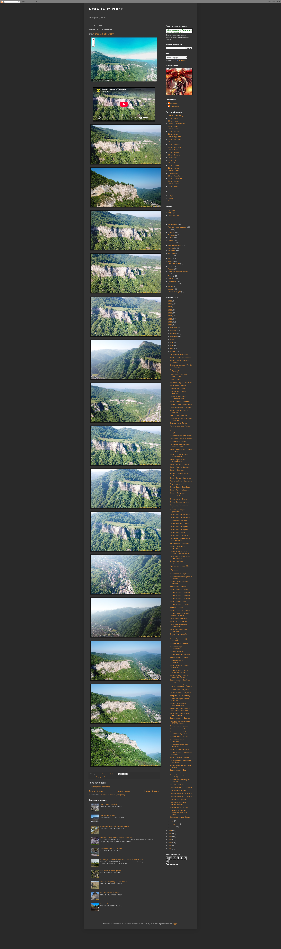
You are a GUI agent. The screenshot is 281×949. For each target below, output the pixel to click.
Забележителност (174, 245)
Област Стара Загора (175, 176)
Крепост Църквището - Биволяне (178, 547)
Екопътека (171, 243)
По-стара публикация (151, 791)
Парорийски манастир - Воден (181, 439)
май (172, 348)
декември (174, 327)
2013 (170, 843)
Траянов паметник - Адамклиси (177, 661)
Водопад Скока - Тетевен (179, 423)
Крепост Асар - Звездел (178, 521)
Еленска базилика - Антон (179, 354)
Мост (170, 258)
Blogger (174, 924)
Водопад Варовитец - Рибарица (177, 371)
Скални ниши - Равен (177, 532)
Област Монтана (174, 144)
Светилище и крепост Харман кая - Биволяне (180, 539)
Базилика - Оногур (176, 607)
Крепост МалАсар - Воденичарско (177, 562)
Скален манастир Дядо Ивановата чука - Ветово (179, 771)
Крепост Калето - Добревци (180, 401)
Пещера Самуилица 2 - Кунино (181, 793)
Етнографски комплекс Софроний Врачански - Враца (179, 812)
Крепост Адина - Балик (178, 601)
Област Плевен (173, 152)
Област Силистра (174, 163)
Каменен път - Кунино (178, 799)
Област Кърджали (174, 137)
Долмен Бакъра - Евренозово (180, 478)
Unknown (173, 103)
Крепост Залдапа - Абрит (179, 589)
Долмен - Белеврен (177, 470)
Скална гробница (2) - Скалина (111, 848)
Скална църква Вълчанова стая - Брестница (179, 614)
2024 (170, 307)
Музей (170, 261)
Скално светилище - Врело (179, 523)
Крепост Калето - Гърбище (179, 574)
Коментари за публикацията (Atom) (112, 795)
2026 (170, 301)
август (172, 339)
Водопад (171, 232)
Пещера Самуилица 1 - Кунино (181, 796)
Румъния (171, 198)
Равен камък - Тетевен (178, 385)
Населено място (174, 264)
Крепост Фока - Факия (178, 442)
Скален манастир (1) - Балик (180, 598)
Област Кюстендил (174, 139)
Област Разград (173, 157)
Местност (171, 253)
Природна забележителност (105, 777)
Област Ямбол (173, 186)
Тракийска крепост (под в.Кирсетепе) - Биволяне (179, 552)
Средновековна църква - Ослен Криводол (178, 803)
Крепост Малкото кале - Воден (181, 436)
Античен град (172, 224)
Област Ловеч (173, 142)
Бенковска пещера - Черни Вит (181, 383)
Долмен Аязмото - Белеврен (180, 467)
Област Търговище (175, 178)
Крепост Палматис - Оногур (180, 610)
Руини (170, 276)
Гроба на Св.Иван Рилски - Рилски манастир (116, 837)
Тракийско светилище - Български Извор (178, 397)
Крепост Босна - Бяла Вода (180, 487)
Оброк (170, 266)
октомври (173, 333)
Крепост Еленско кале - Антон (180, 357)
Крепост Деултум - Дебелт (179, 502)
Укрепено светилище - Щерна (180, 566)
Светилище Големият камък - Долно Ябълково (180, 445)
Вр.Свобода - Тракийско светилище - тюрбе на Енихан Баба (121, 859)
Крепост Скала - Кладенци (179, 690)
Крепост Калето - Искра (108, 804)
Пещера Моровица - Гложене (180, 407)
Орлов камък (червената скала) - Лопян (179, 375)
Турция (170, 201)
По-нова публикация (96, 791)
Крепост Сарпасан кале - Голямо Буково (179, 455)
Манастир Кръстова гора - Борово (112, 904)
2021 (170, 316)
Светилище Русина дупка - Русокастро (179, 506)
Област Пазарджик (174, 147)
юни (172, 345)
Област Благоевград (175, 116)
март (172, 821)
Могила (170, 256)
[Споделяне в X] (123, 774)
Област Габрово (173, 131)
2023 (170, 310)
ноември (173, 330)
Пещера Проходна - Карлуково (181, 787)
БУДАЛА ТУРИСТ (105, 9)
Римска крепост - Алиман (179, 657)
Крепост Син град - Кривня (179, 757)
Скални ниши (172, 284)
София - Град (173, 173)
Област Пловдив (174, 155)
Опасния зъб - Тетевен (178, 388)
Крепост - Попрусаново (178, 621)
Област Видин (173, 126)
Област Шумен (173, 184)
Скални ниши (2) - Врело (179, 527)
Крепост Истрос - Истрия (179, 644)
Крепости (171, 210)
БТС (169, 230)
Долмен (171, 240)
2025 (170, 304)
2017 (170, 830)
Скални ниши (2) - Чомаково (180, 515)
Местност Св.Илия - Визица (180, 496)
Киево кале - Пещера (107, 815)
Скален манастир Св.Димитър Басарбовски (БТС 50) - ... (181, 733)
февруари (174, 824)
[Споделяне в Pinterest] (127, 774)
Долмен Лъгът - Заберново (179, 490)
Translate (182, 60)
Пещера (171, 269)
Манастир (171, 250)
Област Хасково (173, 181)
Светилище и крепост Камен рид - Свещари (180, 714)
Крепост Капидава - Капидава (180, 654)
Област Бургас (173, 118)
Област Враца (173, 129)
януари (173, 827)
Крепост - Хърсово (176, 651)
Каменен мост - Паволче (179, 807)
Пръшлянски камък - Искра (109, 893)
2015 (170, 837)
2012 (170, 846)
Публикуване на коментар (100, 786)
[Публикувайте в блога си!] (121, 774)
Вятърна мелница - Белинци (180, 696)
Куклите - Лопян (175, 379)
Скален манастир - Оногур (179, 604)
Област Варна (173, 121)
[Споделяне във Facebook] (125, 774)
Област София (173, 171)
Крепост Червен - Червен (179, 737)
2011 (170, 848)
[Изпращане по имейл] (119, 774)
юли (172, 342)
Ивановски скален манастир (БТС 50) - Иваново (180, 722)
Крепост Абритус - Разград (179, 749)
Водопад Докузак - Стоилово (180, 484)
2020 (170, 319)
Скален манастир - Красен (179, 729)
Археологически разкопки (177, 227)
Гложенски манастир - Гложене (181, 404)
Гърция (170, 195)
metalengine (174, 106)
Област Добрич (173, 134)
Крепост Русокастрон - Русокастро (178, 510)
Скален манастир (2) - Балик (180, 595)
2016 (170, 834)
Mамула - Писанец (176, 784)
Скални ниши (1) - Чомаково (180, 518)
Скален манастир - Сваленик (180, 718)
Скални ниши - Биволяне (179, 536)
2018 (170, 325)
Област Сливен (173, 165)
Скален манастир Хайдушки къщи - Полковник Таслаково (181, 686)
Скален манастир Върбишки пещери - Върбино (180, 681)
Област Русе (172, 160)
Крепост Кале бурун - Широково (177, 741)
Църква (170, 289)
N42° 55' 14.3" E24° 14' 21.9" (103, 34)
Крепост (171, 248)
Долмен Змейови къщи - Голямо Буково (178, 460)
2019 (170, 322)
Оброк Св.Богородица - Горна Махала (113, 882)
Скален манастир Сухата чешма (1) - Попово (179, 676)
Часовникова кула (174, 292)
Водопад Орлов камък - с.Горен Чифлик (114, 826)
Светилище (172, 281)
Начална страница (123, 791)
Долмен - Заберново (177, 493)
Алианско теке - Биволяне (179, 543)
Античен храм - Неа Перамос (110, 870)
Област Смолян (173, 168)
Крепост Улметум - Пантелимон (176, 647)
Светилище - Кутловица (178, 618)
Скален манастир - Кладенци (180, 692)
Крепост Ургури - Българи (179, 499)
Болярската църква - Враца (180, 817)
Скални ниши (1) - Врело (179, 530)
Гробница (171, 235)
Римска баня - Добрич (178, 586)
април (172, 351)
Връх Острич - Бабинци (178, 415)
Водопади (171, 213)
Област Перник (173, 150)
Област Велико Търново (176, 123)
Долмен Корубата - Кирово (179, 464)
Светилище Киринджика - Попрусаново (179, 625)
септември (174, 336)
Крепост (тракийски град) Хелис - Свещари (179, 704)
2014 (170, 839)
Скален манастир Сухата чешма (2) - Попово (179, 671)
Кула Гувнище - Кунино (178, 790)
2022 (170, 313)
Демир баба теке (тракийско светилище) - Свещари (180, 709)
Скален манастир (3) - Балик (180, 592)
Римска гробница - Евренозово (181, 481)
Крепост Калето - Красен (179, 726)
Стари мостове (173, 215)
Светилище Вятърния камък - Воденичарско (180, 557)
